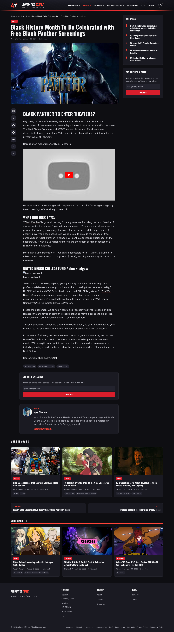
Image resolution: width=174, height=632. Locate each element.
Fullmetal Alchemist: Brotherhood (36, 573)
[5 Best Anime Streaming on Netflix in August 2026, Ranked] (35, 541)
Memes (151, 5)
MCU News (66, 607)
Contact (100, 599)
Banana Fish (18, 573)
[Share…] (13, 153)
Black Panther (32, 222)
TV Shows (98, 5)
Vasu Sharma (16, 39)
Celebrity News (68, 598)
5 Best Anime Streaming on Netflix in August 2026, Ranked (33, 563)
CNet (54, 358)
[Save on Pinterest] (13, 111)
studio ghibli (69, 493)
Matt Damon (137, 493)
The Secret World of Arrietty (86, 493)
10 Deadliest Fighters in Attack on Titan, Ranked (143, 59)
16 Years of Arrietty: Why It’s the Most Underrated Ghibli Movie (86, 484)
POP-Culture (132, 5)
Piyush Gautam (18, 489)
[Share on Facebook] (13, 125)
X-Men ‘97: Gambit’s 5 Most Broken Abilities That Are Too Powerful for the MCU (138, 563)
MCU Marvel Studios (46, 366)
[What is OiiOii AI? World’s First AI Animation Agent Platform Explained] (87, 541)
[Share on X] (13, 118)
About (99, 595)
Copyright (131, 627)
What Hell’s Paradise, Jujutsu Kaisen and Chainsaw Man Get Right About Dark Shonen (143, 28)
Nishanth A (120, 489)
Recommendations (114, 5)
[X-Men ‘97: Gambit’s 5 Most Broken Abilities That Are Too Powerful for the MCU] (138, 541)
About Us (79, 627)
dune (23, 493)
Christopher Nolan (123, 493)
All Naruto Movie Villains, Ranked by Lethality (144, 51)
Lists (143, 5)
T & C (111, 627)
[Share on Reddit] (13, 132)
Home (13, 16)
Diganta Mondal (70, 489)
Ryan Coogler (63, 366)
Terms (134, 599)
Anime (67, 479)
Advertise (101, 604)
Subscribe (69, 394)
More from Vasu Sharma (44, 429)
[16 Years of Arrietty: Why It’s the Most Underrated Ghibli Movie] (87, 461)
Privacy (135, 595)
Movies (86, 5)
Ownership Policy (156, 627)
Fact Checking (101, 627)
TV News (68, 558)
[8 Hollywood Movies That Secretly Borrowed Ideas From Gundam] (35, 461)
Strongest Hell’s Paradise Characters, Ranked (144, 44)
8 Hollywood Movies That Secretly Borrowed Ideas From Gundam (35, 484)
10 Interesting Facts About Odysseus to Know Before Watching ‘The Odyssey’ (136, 484)
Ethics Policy (120, 627)
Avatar (16, 493)
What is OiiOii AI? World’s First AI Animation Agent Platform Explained (84, 563)
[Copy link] (13, 146)
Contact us (69, 627)
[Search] (160, 5)
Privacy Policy (142, 627)
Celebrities (73, 5)
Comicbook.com (41, 358)
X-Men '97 (120, 573)
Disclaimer (89, 627)
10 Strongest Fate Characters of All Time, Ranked (143, 36)
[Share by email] (13, 139)
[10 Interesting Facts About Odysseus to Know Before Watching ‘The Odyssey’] (138, 461)
